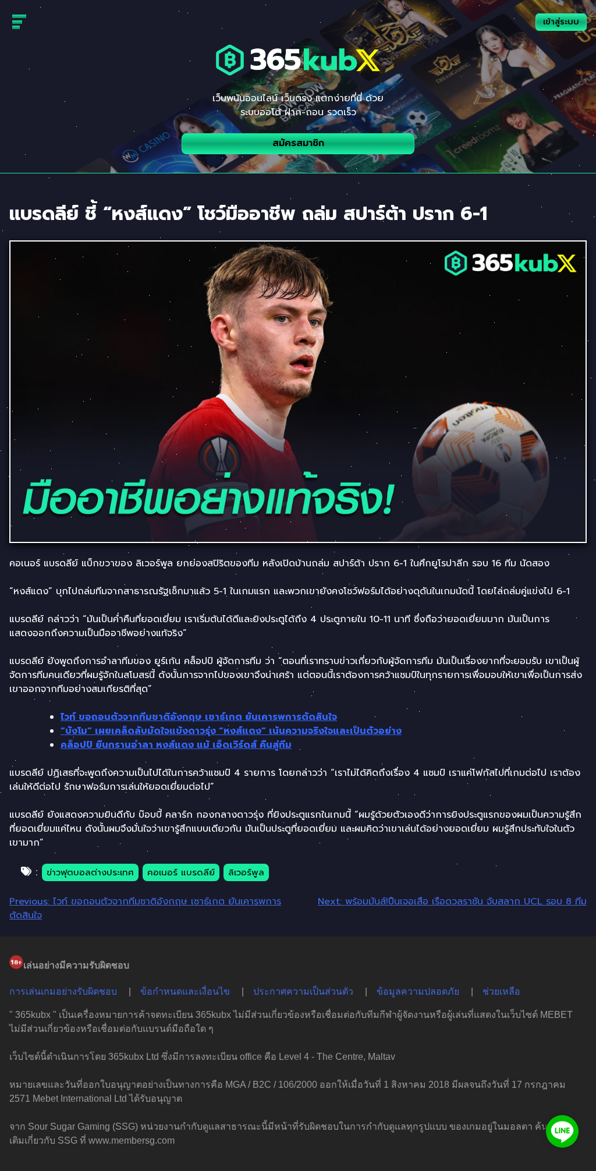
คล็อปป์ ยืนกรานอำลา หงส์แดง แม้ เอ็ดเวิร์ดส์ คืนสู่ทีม (176, 745)
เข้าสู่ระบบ (561, 22)
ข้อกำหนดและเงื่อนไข (185, 991)
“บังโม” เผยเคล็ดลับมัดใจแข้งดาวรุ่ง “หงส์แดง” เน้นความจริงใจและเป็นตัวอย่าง (231, 731)
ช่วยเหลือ (501, 991)
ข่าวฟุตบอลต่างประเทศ (90, 872)
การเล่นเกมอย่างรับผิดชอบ (63, 991)
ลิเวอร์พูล (246, 872)
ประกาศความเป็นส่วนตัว (303, 991)
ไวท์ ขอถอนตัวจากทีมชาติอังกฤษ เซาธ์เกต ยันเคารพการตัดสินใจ (199, 717)
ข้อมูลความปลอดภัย (418, 991)
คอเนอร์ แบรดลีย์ (181, 872)
